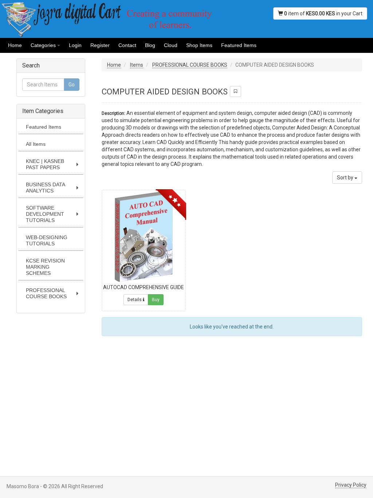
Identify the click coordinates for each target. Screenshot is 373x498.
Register (100, 45)
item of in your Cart (323, 13)
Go (71, 84)
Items (136, 65)
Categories (46, 47)
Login (75, 45)
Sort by (345, 177)
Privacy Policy (350, 485)
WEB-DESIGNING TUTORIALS (46, 240)
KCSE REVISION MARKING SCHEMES (45, 267)
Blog (150, 45)
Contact (127, 45)
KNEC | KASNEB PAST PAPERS (54, 166)
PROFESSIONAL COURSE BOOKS (54, 295)
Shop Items (199, 45)
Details (135, 299)
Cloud (170, 45)
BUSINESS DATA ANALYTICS (54, 189)
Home (15, 45)
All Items (36, 144)
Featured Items (238, 45)
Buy (156, 299)
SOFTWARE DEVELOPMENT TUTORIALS (54, 214)
